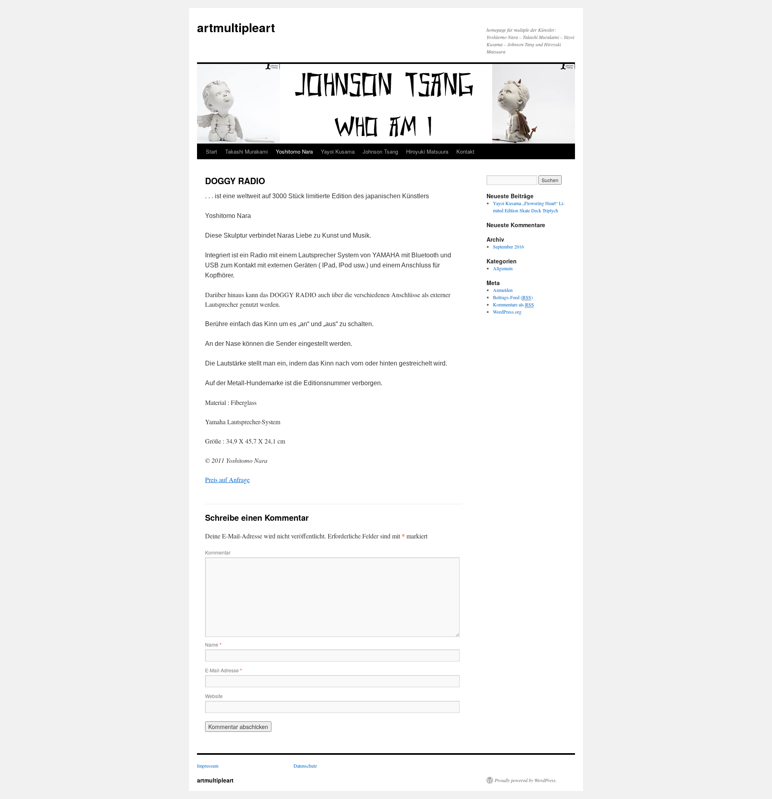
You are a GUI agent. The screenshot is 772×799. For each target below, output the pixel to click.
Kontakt (465, 151)
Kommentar (217, 552)
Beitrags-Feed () (513, 297)
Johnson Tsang (380, 151)
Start (211, 151)
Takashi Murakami (246, 151)
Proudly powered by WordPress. (526, 780)
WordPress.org (507, 311)
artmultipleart (236, 27)
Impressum (207, 765)
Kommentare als (513, 304)
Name (213, 644)
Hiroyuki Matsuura (427, 151)
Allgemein (503, 268)
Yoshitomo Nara (294, 151)
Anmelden (503, 290)
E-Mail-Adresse (223, 670)
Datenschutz (305, 765)
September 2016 (508, 246)
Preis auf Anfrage (227, 479)
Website (214, 695)
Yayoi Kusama (338, 151)
